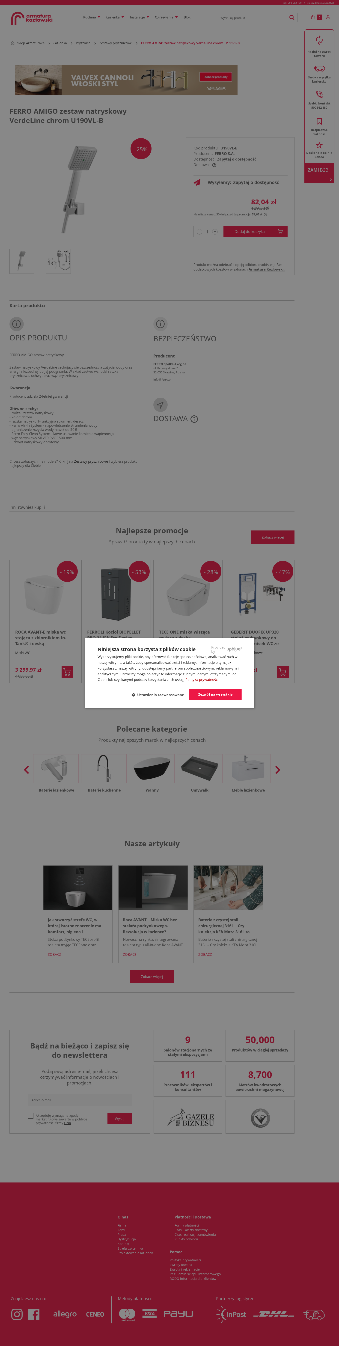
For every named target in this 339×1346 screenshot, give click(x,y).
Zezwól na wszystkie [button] (215, 694)
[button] (160, 694)
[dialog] (169, 673)
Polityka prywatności (201, 679)
